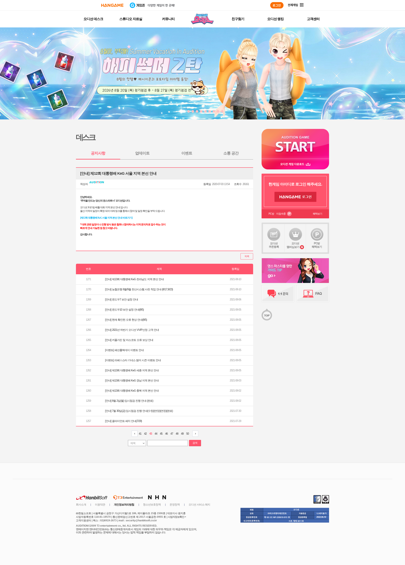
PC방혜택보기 (317, 245)
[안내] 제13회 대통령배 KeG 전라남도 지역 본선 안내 (134, 279)
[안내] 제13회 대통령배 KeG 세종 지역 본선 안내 (132, 370)
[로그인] (277, 5)
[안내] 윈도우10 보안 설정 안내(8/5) (124, 309)
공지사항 (98, 153)
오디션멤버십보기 (293, 245)
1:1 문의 (278, 293)
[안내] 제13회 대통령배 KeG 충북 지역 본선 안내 (132, 390)
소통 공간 (231, 153)
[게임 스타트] (295, 144)
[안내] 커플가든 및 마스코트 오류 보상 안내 (129, 340)
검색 (195, 442)
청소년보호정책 (152, 504)
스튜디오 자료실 (130, 19)
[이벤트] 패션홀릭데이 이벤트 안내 (124, 350)
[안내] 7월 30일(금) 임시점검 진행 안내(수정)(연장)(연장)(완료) (139, 410)
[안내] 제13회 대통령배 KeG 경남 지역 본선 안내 (132, 380)
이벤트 (186, 153)
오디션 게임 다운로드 (295, 164)
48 (177, 433)
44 (156, 433)
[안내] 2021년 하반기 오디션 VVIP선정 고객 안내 (132, 329)
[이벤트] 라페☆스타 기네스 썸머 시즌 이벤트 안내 (133, 360)
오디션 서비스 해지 (199, 504)
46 (166, 433)
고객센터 (313, 19)
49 (182, 433)
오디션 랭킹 (275, 19)
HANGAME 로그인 (295, 197)
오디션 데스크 (93, 19)
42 (145, 433)
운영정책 (175, 504)
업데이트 (142, 153)
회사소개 (81, 504)
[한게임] (112, 5)
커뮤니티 (168, 19)
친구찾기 (238, 19)
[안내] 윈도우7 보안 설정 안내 (121, 299)
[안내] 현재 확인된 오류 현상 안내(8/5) (126, 319)
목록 (246, 256)
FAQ (312, 293)
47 (171, 433)
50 (187, 433)
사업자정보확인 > (177, 516)
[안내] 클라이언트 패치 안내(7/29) (123, 421)
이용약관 (100, 504)
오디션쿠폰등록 (274, 245)
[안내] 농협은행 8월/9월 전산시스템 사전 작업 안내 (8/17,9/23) (139, 289)
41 (140, 433)
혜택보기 (317, 213)
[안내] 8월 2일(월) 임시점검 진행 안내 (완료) (129, 400)
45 (161, 433)
